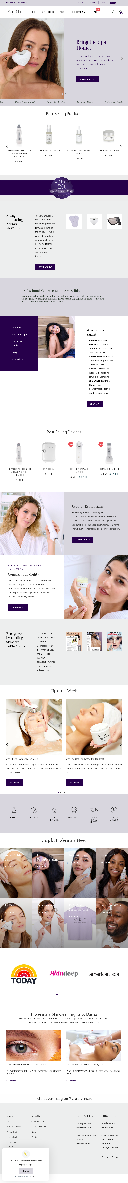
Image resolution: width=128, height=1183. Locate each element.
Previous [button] (6, 58)
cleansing (25, 1064)
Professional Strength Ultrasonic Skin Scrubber (19, 153)
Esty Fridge (49, 469)
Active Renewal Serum (49, 150)
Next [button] (122, 58)
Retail (104, 3)
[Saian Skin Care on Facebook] (103, 1157)
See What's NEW (45, 267)
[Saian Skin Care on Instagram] (113, 1157)
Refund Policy (12, 1131)
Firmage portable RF (109, 469)
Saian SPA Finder (39, 1126)
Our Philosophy (20, 334)
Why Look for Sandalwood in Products (85, 759)
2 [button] (65, 94)
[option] (19, 146)
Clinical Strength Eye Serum (79, 152)
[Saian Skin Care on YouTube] (117, 1157)
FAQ (8, 1121)
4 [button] (66, 792)
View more (105, 862)
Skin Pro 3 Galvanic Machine (79, 470)
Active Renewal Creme (109, 150)
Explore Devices (83, 539)
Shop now (9, 866)
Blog (14, 352)
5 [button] (69, 792)
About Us (17, 327)
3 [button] (64, 792)
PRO (112, 3)
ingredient (85, 1064)
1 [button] (62, 94)
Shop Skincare (18, 607)
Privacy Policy (12, 1137)
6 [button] (71, 994)
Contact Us (17, 359)
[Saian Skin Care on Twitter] (107, 1157)
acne (68, 1064)
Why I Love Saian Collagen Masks (22, 759)
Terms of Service (13, 1126)
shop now (41, 866)
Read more (14, 782)
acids (8, 1064)
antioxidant (16, 1064)
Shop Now (94, 404)
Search (9, 1116)
